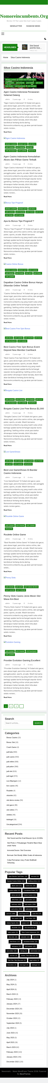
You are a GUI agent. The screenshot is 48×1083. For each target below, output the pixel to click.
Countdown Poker (31, 890)
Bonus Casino (11, 80)
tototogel (10, 819)
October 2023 (12, 1018)
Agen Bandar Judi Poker (18, 876)
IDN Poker (17, 900)
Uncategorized (12, 824)
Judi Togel (24, 914)
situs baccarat (30, 928)
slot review (36, 951)
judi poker (30, 83)
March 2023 (11, 1047)
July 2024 (10, 980)
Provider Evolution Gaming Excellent (22, 660)
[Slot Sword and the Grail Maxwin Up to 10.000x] (24, 47)
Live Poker (30, 918)
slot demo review (31, 587)
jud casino (30, 900)
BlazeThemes (25, 1074)
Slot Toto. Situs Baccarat (17, 960)
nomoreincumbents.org (24, 16)
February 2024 (12, 999)
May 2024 (10, 984)
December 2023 (13, 1009)
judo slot (37, 914)
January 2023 (12, 1057)
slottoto (9, 815)
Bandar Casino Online (16, 881)
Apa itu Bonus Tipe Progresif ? (19, 221)
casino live (30, 886)
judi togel (9, 86)
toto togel (24, 965)
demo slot (16, 895)
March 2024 (11, 994)
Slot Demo (15, 941)
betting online (34, 881)
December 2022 (13, 1062)
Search (38, 723)
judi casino (10, 83)
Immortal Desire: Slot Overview (19, 850)
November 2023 (13, 1013)
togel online (34, 960)
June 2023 (10, 1033)
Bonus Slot (22, 80)
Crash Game (11, 747)
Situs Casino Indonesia (30, 932)
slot (36, 937)
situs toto (13, 937)
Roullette (16, 928)
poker (25, 923)
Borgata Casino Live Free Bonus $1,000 (24, 408)
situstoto (32, 403)
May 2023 (10, 1038)
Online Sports (12, 923)
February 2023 (12, 1052)
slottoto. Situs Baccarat (29, 955)
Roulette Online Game (15, 534)
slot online (21, 590)
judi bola (32, 80)
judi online (20, 83)
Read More (8, 132)
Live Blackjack (20, 86)
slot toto (13, 955)
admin (7, 99)
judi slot (39, 83)
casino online (14, 890)
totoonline (12, 965)
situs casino (13, 932)
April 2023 (10, 1042)
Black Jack (17, 886)
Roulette (32, 151)
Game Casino (30, 895)
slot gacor (10, 590)
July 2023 (10, 1028)
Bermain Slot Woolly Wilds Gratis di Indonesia (24, 855)
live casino (32, 86)
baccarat (35, 876)
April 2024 (10, 989)
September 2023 (13, 1023)
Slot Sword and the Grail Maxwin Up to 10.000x (35, 47)
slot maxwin (30, 946)
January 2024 (12, 1004)
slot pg (23, 951)
